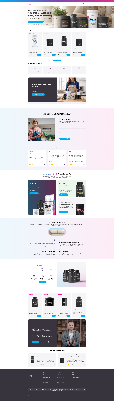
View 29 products (63, 211)
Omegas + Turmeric (41, 354)
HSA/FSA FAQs (74, 379)
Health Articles (74, 374)
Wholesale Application (61, 380)
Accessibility (59, 383)
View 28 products (63, 194)
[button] (47, 4)
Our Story (35, 342)
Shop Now (35, 21)
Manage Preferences (60, 377)
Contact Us (30, 0)
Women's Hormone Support (63, 311)
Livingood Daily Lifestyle (47, 380)
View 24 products (34, 193)
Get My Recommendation (38, 94)
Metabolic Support (32, 311)
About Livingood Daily (75, 377)
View (39, 54)
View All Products (57, 59)
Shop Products (45, 374)
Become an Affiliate (60, 382)
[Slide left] (82, 30)
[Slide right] (86, 30)
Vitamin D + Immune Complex (72, 354)
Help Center (74, 380)
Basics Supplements (46, 379)
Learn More (42, 282)
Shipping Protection (60, 379)
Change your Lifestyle (65, 138)
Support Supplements (46, 377)
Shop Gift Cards (45, 382)
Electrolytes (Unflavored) (48, 311)
